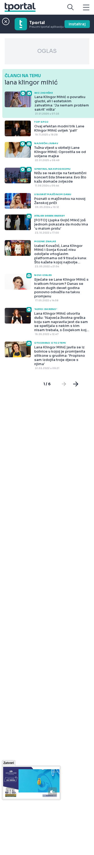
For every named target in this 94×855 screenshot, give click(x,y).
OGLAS (47, 51)
